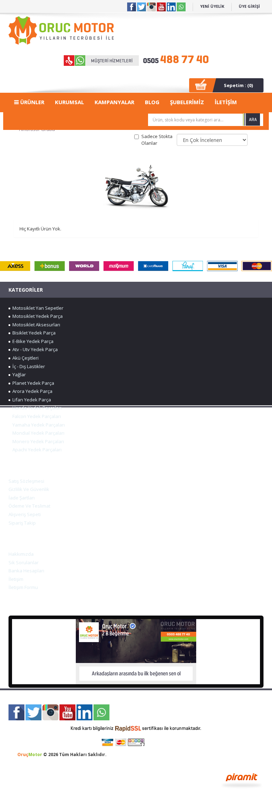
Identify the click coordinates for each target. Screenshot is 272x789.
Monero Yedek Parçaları (37, 441)
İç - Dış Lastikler (27, 366)
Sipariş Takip (22, 523)
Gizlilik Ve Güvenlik (28, 489)
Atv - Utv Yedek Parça (34, 349)
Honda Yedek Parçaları (36, 408)
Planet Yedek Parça (32, 383)
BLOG (152, 101)
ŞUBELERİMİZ (187, 101)
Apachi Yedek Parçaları (36, 449)
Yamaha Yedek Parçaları (37, 425)
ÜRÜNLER (31, 101)
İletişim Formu (23, 587)
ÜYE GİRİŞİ (249, 6)
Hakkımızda (21, 554)
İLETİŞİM (226, 101)
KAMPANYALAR (114, 101)
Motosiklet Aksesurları (35, 324)
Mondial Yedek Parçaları (37, 433)
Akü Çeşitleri (24, 358)
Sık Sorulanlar (23, 562)
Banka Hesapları (26, 570)
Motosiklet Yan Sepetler (36, 308)
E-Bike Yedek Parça (31, 341)
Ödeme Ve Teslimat (29, 506)
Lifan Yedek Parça (30, 399)
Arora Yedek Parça (31, 391)
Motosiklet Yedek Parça (36, 316)
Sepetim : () (238, 85)
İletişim (15, 579)
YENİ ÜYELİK (212, 6)
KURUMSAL (69, 101)
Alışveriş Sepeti (24, 514)
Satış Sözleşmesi (26, 481)
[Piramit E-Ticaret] (242, 780)
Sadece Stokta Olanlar (156, 139)
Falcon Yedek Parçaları (35, 416)
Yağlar (18, 374)
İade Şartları (21, 497)
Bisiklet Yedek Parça (33, 333)
